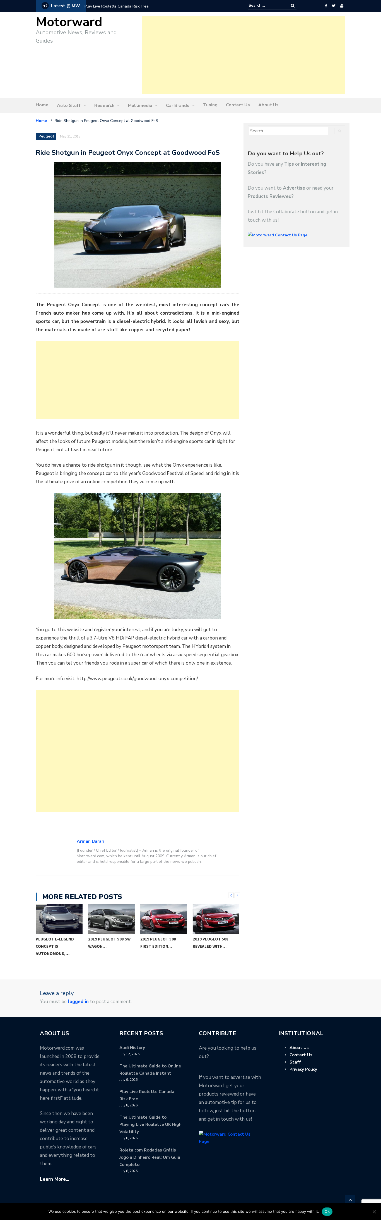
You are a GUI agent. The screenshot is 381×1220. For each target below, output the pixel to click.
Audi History (132, 1047)
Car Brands (177, 105)
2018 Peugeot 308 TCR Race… (215, 942)
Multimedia (140, 105)
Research (104, 105)
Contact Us (238, 105)
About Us (268, 105)
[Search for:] (265, 5)
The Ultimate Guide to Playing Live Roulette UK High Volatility (150, 1124)
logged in (78, 1001)
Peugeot (46, 136)
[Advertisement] (243, 55)
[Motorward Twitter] (333, 6)
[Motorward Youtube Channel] (341, 6)
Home (42, 105)
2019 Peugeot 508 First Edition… (106, 942)
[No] (374, 1211)
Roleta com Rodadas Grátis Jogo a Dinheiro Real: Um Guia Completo (149, 1157)
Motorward (69, 22)
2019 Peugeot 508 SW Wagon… (57, 942)
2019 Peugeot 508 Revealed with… (158, 942)
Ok (327, 1211)
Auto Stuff (69, 105)
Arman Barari (90, 841)
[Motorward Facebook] (326, 6)
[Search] (292, 5)
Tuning (210, 105)
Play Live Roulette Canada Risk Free (117, 6)
